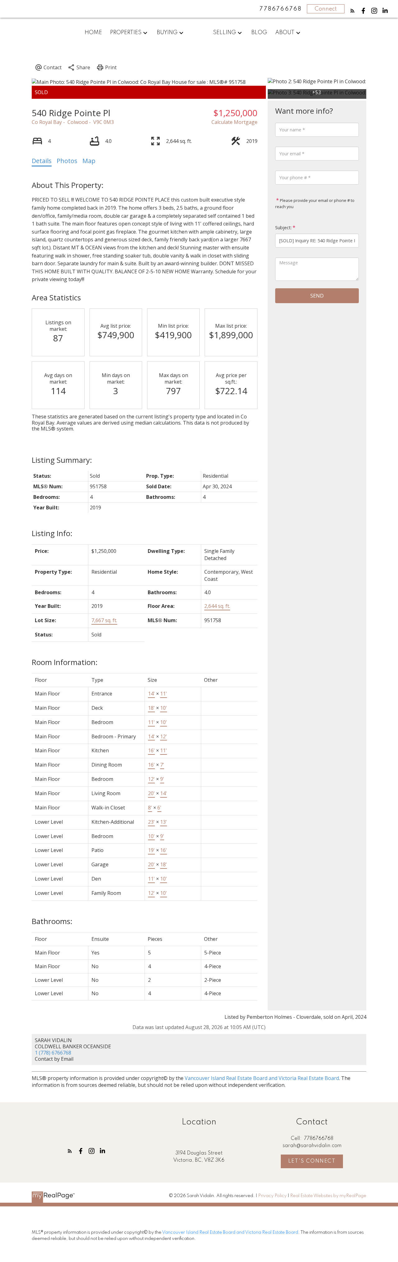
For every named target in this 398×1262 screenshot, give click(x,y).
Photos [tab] (67, 161)
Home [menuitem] (93, 32)
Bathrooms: (52, 921)
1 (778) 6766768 (53, 1052)
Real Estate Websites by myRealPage (328, 1196)
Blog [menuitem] (259, 32)
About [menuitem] (284, 32)
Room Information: (65, 662)
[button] (352, 11)
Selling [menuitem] (224, 32)
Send (317, 295)
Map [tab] (88, 161)
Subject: (283, 227)
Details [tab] (42, 161)
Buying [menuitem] (167, 32)
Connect (326, 9)
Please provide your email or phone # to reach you (314, 203)
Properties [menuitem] (125, 32)
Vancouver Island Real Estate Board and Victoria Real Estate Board (262, 1078)
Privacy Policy (272, 1196)
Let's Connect (312, 1161)
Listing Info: (52, 533)
